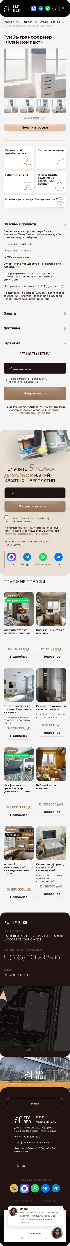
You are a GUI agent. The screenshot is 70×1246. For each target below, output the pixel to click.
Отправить (32, 393)
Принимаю (34, 1233)
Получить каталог (32, 506)
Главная (9, 21)
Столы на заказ (49, 21)
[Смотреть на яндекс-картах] (35, 1018)
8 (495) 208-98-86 (32, 957)
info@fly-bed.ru (18, 975)
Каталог (27, 21)
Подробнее (18, 656)
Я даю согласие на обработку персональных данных (27, 380)
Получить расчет (35, 127)
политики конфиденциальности (40, 411)
